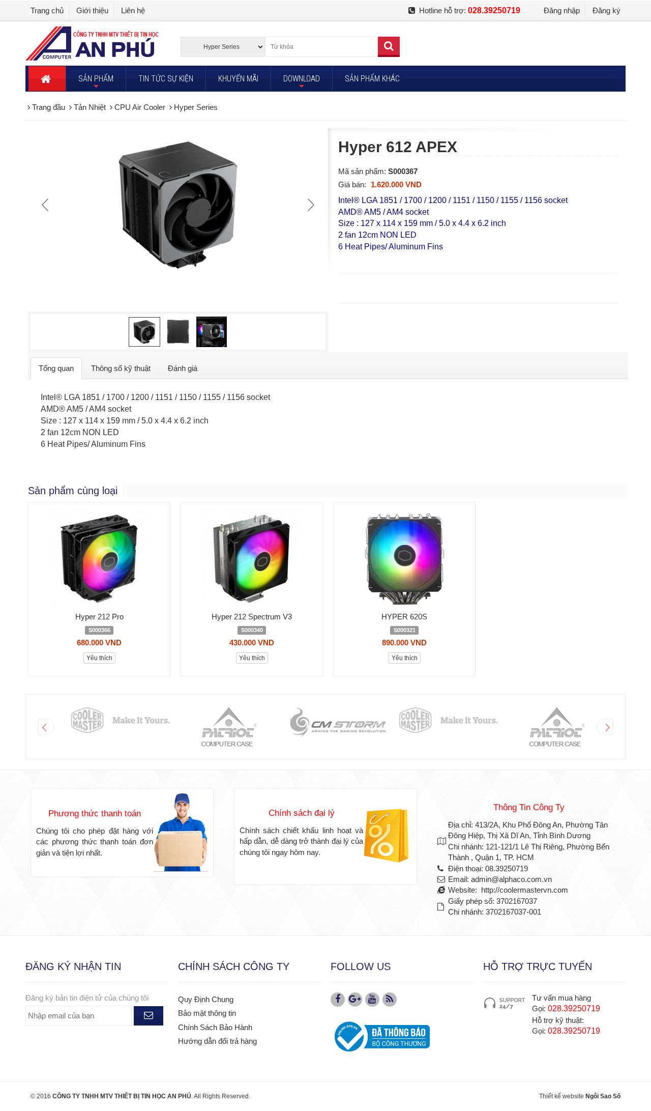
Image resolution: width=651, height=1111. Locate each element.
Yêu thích (99, 658)
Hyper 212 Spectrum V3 (252, 616)
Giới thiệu (92, 10)
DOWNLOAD (301, 82)
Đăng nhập (562, 10)
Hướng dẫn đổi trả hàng (217, 1041)
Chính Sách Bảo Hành (215, 1027)
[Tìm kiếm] (389, 47)
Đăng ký (606, 10)
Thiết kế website (561, 1096)
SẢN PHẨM (95, 82)
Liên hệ (133, 10)
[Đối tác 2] (229, 727)
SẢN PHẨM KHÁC (372, 78)
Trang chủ (47, 10)
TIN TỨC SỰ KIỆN (165, 78)
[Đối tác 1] (120, 720)
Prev (46, 204)
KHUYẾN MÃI (238, 78)
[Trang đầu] (47, 78)
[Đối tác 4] (448, 720)
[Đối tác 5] (557, 727)
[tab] (56, 368)
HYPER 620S (404, 616)
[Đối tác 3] (338, 722)
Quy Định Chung (205, 999)
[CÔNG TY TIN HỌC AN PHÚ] (92, 43)
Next (310, 204)
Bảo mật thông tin (207, 1013)
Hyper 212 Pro (99, 616)
